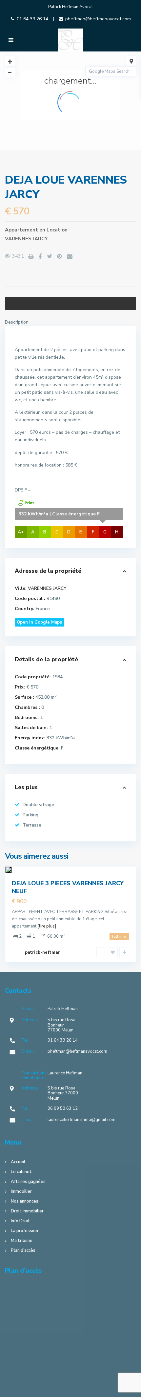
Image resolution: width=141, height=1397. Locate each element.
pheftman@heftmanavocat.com (98, 19)
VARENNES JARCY (26, 238)
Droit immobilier (27, 1211)
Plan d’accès (23, 1250)
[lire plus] (46, 926)
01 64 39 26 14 (32, 19)
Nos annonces (24, 1201)
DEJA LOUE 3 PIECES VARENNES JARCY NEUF (68, 887)
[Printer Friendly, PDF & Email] (25, 502)
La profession (24, 1231)
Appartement (21, 230)
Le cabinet (21, 1172)
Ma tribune (21, 1241)
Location (57, 230)
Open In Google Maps (39, 622)
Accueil (18, 1162)
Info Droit (20, 1221)
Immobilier (21, 1191)
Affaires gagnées (28, 1182)
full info (119, 936)
